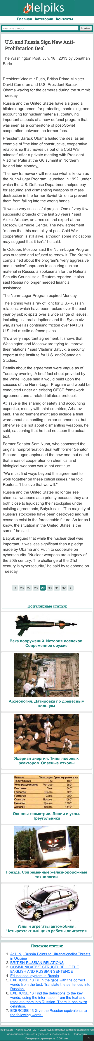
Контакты (64, 19)
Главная (24, 19)
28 (36, 588)
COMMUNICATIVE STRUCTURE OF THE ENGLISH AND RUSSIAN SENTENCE (44, 969)
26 (22, 588)
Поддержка (80, 1034)
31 (57, 588)
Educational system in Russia (34, 976)
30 (50, 588)
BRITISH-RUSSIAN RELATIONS (37, 963)
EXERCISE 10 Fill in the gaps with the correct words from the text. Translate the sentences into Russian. (50, 984)
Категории (44, 19)
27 (29, 588)
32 (64, 588)
